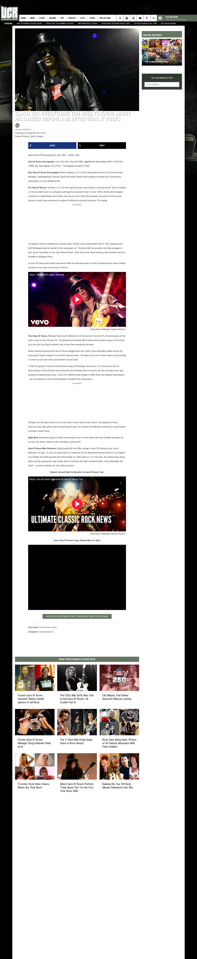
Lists (82, 18)
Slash (30, 155)
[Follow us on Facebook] (147, 18)
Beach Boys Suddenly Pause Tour (116, 23)
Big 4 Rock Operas (168, 23)
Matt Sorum (88, 340)
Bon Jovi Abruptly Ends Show (29, 23)
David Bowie (46, 196)
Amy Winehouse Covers (88, 23)
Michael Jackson (102, 426)
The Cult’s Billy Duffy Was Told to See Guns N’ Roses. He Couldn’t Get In (77, 699)
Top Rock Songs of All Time (145, 23)
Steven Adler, (66, 243)
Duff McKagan (35, 248)
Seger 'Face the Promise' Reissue (60, 23)
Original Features (46, 632)
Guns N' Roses (41, 155)
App (62, 18)
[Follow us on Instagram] (133, 18)
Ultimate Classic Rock (112, 329)
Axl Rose (113, 252)
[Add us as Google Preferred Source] (126, 18)
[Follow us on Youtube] (140, 18)
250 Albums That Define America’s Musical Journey (116, 697)
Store (42, 18)
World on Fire (54, 181)
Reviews (52, 18)
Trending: (8, 23)
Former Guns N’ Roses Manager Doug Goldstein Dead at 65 (34, 743)
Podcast (72, 18)
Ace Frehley (105, 437)
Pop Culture (105, 18)
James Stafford (23, 129)
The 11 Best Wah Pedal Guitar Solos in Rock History (76, 741)
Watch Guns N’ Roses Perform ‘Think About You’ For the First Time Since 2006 (76, 787)
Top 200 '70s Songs (153, 62)
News (32, 18)
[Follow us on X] (153, 18)
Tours (92, 18)
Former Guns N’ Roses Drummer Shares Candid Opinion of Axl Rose (31, 699)
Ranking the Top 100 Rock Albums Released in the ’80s (117, 785)
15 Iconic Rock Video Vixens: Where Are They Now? (34, 785)
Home (23, 18)
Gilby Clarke (106, 351)
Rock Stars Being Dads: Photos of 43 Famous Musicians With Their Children (119, 743)
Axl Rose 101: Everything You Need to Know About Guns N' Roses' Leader (77, 616)
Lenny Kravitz (119, 426)
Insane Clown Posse (39, 431)
